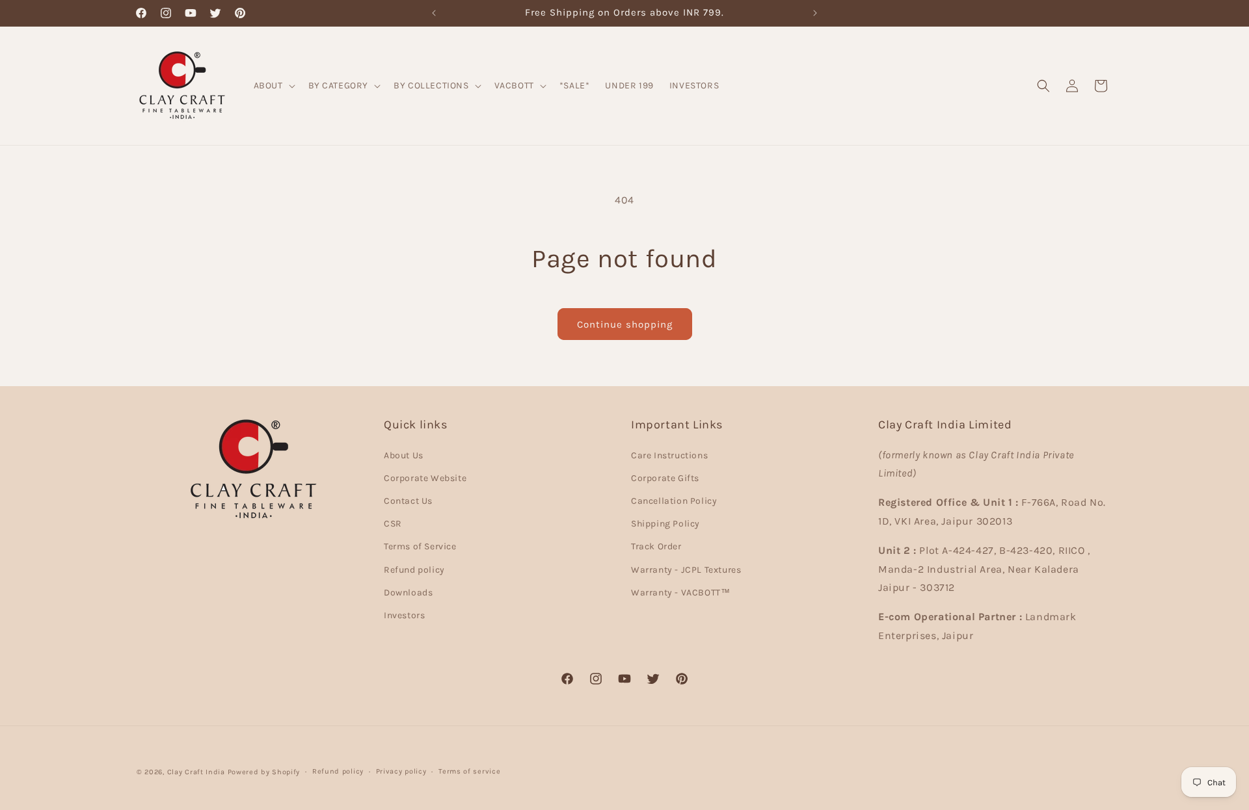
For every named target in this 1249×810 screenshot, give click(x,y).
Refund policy (414, 569)
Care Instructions (669, 454)
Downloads (408, 591)
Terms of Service (420, 546)
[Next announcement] (815, 13)
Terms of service (469, 771)
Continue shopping (625, 324)
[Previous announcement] (434, 13)
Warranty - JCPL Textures (686, 569)
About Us (403, 454)
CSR (393, 523)
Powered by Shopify (264, 772)
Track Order (656, 546)
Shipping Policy (665, 523)
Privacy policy (401, 771)
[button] (273, 85)
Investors (404, 614)
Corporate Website (425, 477)
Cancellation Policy (674, 500)
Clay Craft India (196, 772)
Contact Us (408, 500)
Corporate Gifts (665, 477)
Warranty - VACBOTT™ (680, 591)
